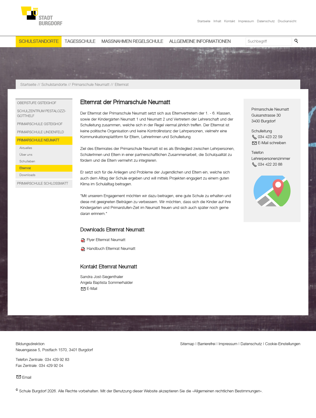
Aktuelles (25, 148)
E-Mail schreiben (272, 143)
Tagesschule (80, 41)
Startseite (203, 21)
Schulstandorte (39, 41)
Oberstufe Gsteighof (36, 103)
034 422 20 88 (270, 164)
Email (26, 377)
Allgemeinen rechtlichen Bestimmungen (227, 391)
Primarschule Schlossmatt (42, 184)
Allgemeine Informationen (200, 41)
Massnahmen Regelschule (132, 41)
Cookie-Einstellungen (282, 344)
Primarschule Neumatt (38, 140)
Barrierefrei (206, 344)
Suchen (296, 41)
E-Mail (92, 289)
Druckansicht (287, 21)
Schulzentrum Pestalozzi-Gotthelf (41, 113)
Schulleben (27, 161)
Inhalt (217, 21)
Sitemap (187, 344)
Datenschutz (266, 21)
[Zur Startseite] (41, 16)
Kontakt (229, 21)
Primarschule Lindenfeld (40, 132)
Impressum (246, 21)
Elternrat (25, 168)
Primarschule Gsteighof (39, 124)
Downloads (27, 175)
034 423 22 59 (270, 137)
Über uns (25, 154)
